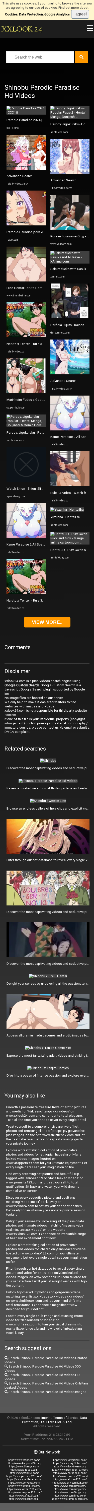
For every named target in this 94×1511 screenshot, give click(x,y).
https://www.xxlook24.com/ (24, 1499)
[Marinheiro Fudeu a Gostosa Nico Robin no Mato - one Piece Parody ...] (26, 392)
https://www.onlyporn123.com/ (70, 1482)
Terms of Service (65, 1418)
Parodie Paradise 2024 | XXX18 (30, 120)
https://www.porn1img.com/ (70, 1486)
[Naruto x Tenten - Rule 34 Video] (26, 336)
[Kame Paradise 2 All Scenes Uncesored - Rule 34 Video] (26, 537)
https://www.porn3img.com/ (70, 1492)
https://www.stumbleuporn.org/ (69, 1499)
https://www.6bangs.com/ (24, 1466)
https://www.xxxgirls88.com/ (70, 1460)
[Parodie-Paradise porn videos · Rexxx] (26, 224)
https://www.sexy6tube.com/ (70, 1463)
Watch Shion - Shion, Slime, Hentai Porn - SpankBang (45, 488)
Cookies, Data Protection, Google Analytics (37, 14)
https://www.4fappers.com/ (24, 1460)
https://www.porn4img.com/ (70, 1495)
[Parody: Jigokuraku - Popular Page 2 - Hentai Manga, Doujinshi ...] (70, 117)
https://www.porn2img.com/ (70, 1489)
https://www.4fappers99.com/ (24, 1463)
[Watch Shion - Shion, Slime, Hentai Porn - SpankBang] (26, 481)
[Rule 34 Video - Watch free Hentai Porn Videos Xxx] (70, 485)
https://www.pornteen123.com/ (70, 1476)
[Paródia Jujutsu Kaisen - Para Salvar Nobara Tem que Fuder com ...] (70, 317)
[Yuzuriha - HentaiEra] (67, 509)
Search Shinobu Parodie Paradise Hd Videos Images (47, 1392)
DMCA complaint (17, 732)
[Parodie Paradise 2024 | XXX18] (26, 112)
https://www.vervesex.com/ (24, 1482)
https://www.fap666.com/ (24, 1473)
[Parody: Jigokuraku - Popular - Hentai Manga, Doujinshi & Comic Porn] (26, 425)
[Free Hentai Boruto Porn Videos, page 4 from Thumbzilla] (26, 280)
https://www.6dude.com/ (24, 1469)
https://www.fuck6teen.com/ (69, 1466)
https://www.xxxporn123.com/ (24, 1492)
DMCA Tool (63, 1422)
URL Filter (47, 1422)
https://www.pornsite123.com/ (24, 1476)
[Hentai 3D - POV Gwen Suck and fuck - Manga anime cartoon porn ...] (70, 542)
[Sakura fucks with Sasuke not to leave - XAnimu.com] (70, 261)
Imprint (46, 1418)
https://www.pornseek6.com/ (70, 1473)
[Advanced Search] (26, 168)
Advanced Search (20, 176)
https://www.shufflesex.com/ (24, 1479)
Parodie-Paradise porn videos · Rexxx (34, 232)
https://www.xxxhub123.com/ (24, 1489)
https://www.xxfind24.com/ (24, 1495)
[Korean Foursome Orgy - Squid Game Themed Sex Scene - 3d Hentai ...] (70, 228)
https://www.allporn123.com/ (70, 1479)
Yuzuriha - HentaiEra (65, 517)
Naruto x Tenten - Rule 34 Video (30, 344)
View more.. (47, 622)
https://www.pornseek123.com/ (69, 1469)
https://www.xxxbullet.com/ (24, 1486)
